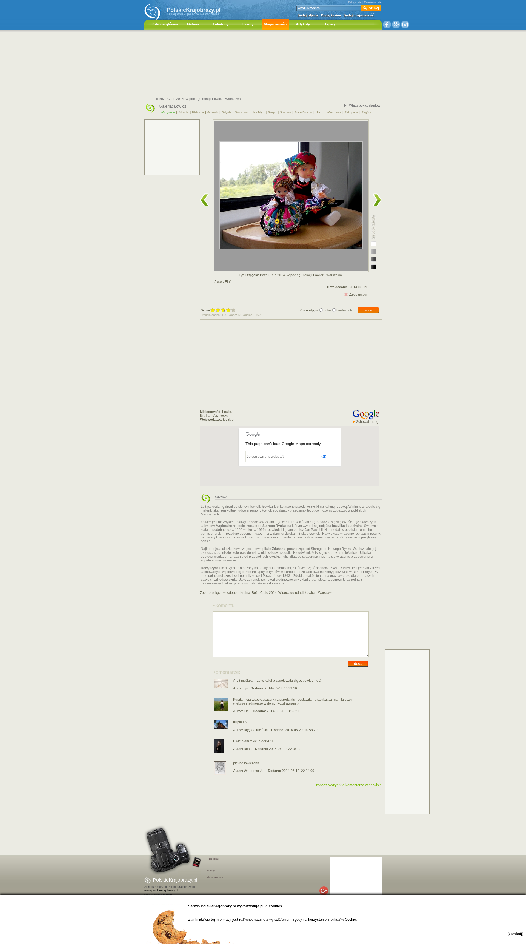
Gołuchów (241, 112)
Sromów (285, 112)
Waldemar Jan (254, 771)
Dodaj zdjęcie (308, 15)
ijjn (246, 688)
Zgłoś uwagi (358, 294)
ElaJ (228, 282)
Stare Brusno (303, 112)
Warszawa (334, 112)
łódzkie (228, 419)
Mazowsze (220, 416)
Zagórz (366, 112)
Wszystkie (168, 112)
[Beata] (219, 752)
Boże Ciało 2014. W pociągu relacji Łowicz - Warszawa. (293, 593)
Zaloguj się (355, 2)
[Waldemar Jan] (220, 774)
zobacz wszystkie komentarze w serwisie (349, 785)
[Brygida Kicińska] (221, 728)
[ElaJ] (221, 710)
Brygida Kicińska (256, 730)
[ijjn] (221, 687)
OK (323, 456)
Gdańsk (212, 112)
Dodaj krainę (331, 15)
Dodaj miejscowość (359, 15)
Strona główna (165, 24)
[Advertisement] (263, 64)
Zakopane (351, 112)
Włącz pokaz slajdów (364, 105)
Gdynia (226, 112)
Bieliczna (198, 112)
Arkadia (183, 112)
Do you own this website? (265, 456)
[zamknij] (515, 934)
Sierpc (272, 112)
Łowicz (180, 106)
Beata (248, 749)
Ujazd (319, 112)
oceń (368, 310)
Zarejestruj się (373, 2)
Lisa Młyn (258, 112)
